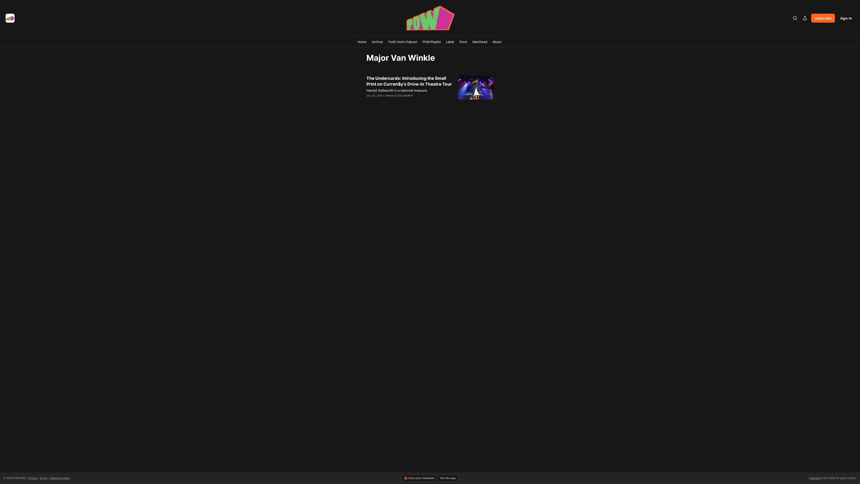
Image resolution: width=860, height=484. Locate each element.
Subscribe (823, 18)
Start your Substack (421, 478)
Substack (814, 478)
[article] (430, 90)
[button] (362, 42)
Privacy (32, 478)
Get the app (448, 478)
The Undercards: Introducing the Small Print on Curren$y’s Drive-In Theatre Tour (409, 81)
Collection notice (59, 478)
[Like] (369, 101)
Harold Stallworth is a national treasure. (397, 90)
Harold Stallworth (399, 95)
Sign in (846, 18)
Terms (43, 478)
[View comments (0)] (396, 101)
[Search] (795, 18)
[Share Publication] (804, 18)
